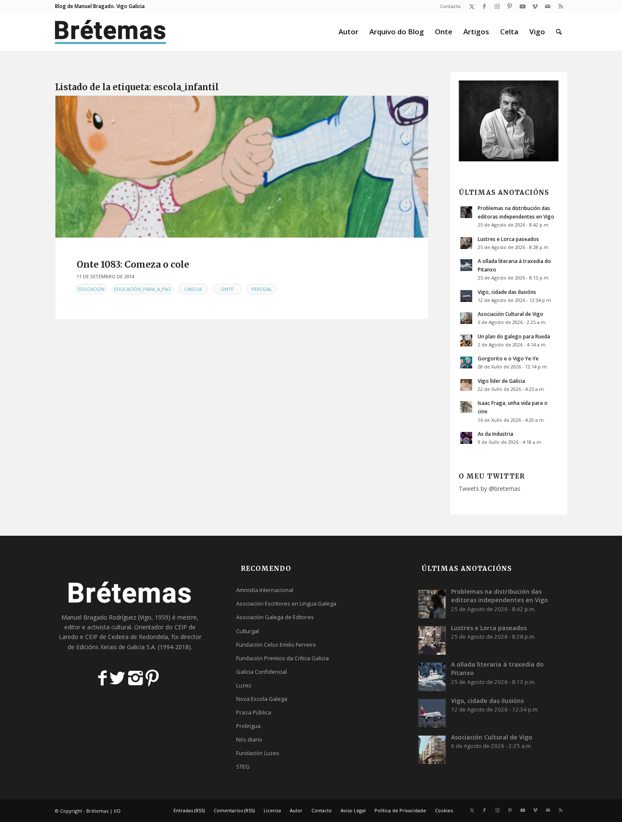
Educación (91, 289)
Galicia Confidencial (261, 671)
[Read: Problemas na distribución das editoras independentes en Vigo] (466, 212)
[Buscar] (558, 31)
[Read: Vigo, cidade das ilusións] (466, 296)
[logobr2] (110, 31)
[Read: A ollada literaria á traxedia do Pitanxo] (466, 265)
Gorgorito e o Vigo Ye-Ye (508, 358)
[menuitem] (448, 6)
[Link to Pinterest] (510, 6)
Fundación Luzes (257, 753)
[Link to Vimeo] (535, 6)
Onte (227, 289)
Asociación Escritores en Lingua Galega (286, 603)
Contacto (450, 6)
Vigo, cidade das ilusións (507, 291)
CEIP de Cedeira (107, 637)
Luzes (243, 685)
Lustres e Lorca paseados (508, 238)
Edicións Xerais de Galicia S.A (115, 647)
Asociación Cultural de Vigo (510, 313)
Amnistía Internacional (264, 590)
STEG (243, 766)
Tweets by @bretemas (489, 488)
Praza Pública (253, 712)
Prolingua (248, 726)
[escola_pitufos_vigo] (241, 167)
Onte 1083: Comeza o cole (133, 264)
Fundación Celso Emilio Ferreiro (276, 644)
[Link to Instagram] (497, 6)
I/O (117, 811)
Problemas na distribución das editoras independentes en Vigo (499, 595)
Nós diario (249, 739)
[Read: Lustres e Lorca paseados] (466, 243)
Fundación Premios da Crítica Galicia (282, 658)
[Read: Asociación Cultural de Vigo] (466, 318)
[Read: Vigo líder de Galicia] (466, 385)
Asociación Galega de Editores (275, 617)
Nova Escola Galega (261, 699)
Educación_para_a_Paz (142, 289)
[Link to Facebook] (484, 6)
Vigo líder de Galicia (501, 380)
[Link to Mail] (548, 6)
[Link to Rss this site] (560, 6)
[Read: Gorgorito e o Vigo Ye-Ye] (466, 362)
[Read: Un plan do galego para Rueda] (466, 340)
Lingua (193, 289)
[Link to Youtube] (522, 6)
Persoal (261, 289)
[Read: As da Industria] (466, 438)
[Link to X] (471, 6)
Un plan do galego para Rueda (514, 336)
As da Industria (495, 433)
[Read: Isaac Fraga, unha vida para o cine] (466, 407)
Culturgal (247, 631)
